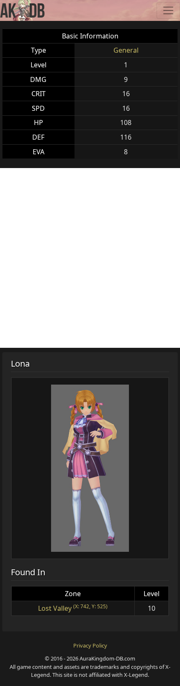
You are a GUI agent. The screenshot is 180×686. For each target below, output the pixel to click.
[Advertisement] (90, 258)
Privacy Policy (90, 645)
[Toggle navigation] (168, 10)
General (126, 50)
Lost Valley (55, 608)
